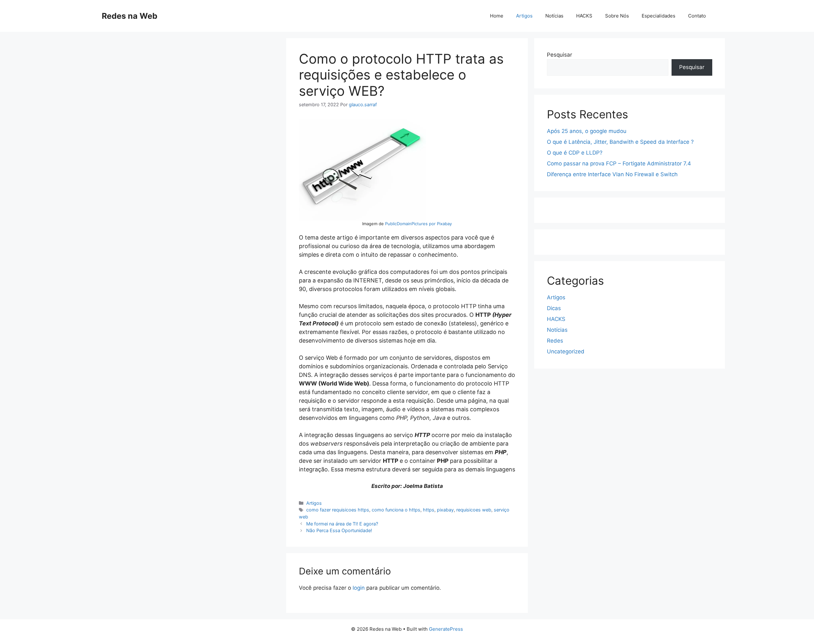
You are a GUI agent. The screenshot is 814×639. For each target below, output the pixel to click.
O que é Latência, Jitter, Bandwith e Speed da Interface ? (620, 142)
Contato (697, 16)
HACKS (584, 16)
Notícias (554, 16)
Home (496, 16)
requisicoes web (473, 509)
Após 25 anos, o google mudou (586, 131)
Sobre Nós (617, 16)
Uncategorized (565, 351)
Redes (555, 340)
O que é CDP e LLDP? (575, 152)
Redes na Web (129, 16)
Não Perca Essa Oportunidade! (339, 530)
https (428, 509)
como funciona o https (396, 509)
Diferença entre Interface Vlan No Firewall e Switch (612, 174)
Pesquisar (559, 55)
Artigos (524, 16)
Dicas (554, 308)
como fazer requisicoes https (337, 509)
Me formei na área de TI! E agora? (342, 523)
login (359, 588)
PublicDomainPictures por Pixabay (418, 223)
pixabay (445, 509)
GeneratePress (446, 629)
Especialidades (658, 16)
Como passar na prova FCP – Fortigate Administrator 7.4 (619, 163)
